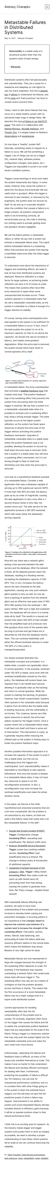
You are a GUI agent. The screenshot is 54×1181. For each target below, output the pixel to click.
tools (13, 98)
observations (10, 136)
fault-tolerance (10, 1158)
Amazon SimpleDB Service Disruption (27, 845)
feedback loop (32, 390)
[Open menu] (47, 7)
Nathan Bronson (12, 128)
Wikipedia (15, 66)
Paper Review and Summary (33, 1155)
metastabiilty (29, 1158)
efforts (14, 94)
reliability (44, 1158)
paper (37, 1158)
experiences (28, 136)
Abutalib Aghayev (30, 128)
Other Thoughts (14, 1155)
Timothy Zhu (10, 132)
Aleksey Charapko (17, 7)
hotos (20, 1158)
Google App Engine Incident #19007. (27, 830)
